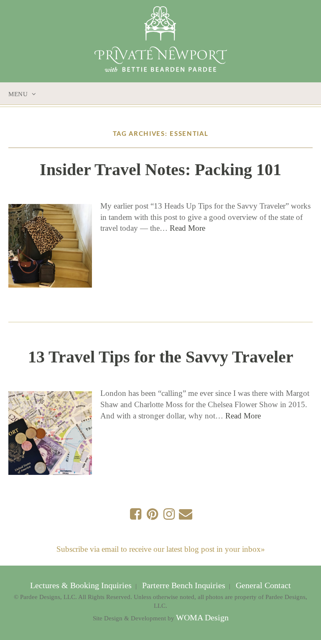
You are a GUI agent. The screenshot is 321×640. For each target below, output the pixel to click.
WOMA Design (202, 617)
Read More (187, 228)
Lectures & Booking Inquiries (82, 585)
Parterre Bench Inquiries (183, 585)
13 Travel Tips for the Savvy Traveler (160, 356)
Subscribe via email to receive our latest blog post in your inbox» (160, 549)
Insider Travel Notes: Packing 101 (160, 169)
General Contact (262, 585)
